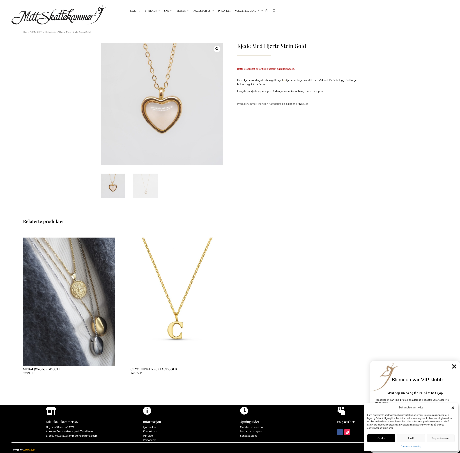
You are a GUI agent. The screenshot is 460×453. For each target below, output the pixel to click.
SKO (166, 11)
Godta (381, 438)
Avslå (411, 438)
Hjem (26, 32)
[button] (453, 408)
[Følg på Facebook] (340, 432)
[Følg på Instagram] (347, 432)
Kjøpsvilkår (149, 427)
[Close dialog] (454, 366)
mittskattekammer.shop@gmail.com (76, 435)
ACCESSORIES (202, 11)
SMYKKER (151, 11)
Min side (148, 435)
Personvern (149, 440)
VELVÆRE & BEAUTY (247, 11)
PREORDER (224, 11)
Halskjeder (51, 32)
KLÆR (133, 11)
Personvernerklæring (411, 446)
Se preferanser (440, 438)
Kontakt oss (150, 431)
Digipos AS (29, 450)
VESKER (181, 11)
